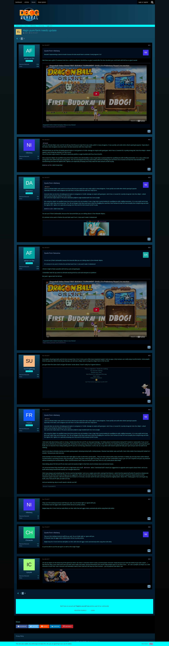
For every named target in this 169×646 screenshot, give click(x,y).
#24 (149, 247)
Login (93, 610)
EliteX (26, 33)
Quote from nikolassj (52, 51)
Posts (20, 66)
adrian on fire (47, 165)
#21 (149, 45)
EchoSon (87, 467)
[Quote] (149, 131)
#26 (149, 409)
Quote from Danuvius (52, 253)
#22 (149, 139)
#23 (149, 177)
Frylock (46, 143)
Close (151, 643)
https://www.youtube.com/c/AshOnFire (54, 127)
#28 (149, 527)
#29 (149, 559)
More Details (145, 643)
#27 (149, 499)
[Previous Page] (17, 38)
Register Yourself (80, 610)
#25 (149, 355)
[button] (22, 626)
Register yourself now (82, 606)
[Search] (152, 2)
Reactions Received (24, 64)
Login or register (143, 2)
